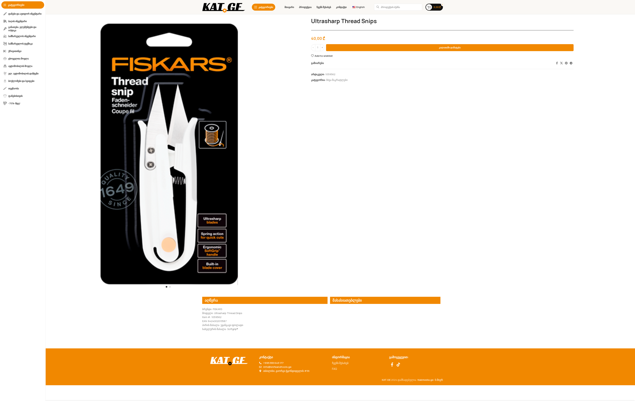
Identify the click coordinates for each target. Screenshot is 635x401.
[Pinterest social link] (566, 63)
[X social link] (561, 63)
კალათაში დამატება (450, 47)
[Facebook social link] (557, 63)
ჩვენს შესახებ (340, 363)
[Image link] (229, 360)
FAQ (334, 369)
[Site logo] (223, 7)
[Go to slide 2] (170, 287)
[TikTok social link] (398, 364)
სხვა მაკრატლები (337, 80)
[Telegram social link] (571, 63)
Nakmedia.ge (425, 380)
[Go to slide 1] (166, 287)
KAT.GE (386, 380)
